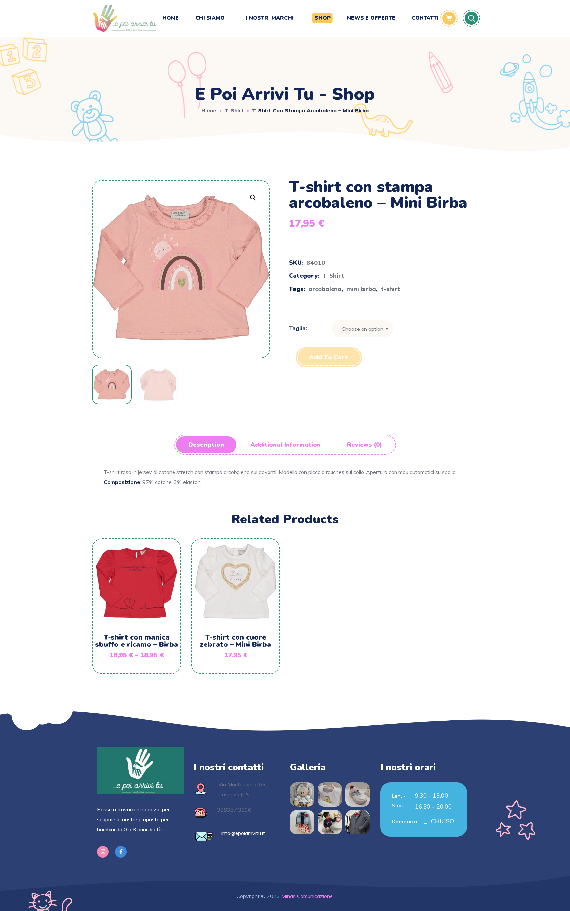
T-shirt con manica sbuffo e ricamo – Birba (136, 640)
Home (208, 110)
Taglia (297, 328)
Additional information (285, 445)
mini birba (361, 289)
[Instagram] (103, 852)
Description (206, 445)
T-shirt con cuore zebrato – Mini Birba (235, 640)
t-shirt (390, 289)
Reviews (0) (364, 445)
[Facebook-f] (121, 852)
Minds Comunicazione (306, 896)
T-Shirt (234, 110)
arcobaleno (324, 289)
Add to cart (328, 357)
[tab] (206, 444)
